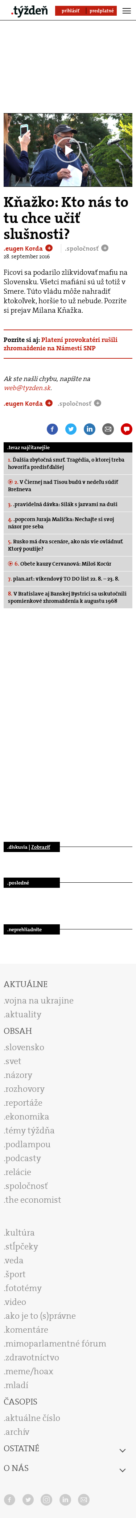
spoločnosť (26, 1186)
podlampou (28, 1144)
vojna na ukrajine (39, 1000)
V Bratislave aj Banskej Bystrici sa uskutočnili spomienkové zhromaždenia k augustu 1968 (67, 597)
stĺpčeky (21, 1246)
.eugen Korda (24, 248)
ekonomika (27, 1116)
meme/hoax (29, 1371)
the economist (33, 1200)
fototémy (23, 1288)
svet (13, 1061)
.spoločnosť (82, 248)
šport (15, 1274)
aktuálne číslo (32, 1418)
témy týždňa (30, 1130)
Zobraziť (40, 847)
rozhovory (25, 1089)
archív (17, 1432)
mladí (16, 1385)
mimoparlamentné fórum (55, 1343)
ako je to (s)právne (40, 1316)
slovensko (24, 1047)
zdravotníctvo (32, 1357)
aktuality (23, 1014)
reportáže (23, 1103)
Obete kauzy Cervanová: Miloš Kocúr (63, 563)
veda (14, 1260)
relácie (18, 1172)
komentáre (26, 1330)
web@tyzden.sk (27, 388)
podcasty (23, 1158)
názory (18, 1075)
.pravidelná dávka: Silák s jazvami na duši (63, 504)
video (15, 1302)
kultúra (20, 1232)
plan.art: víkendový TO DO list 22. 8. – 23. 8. (63, 578)
